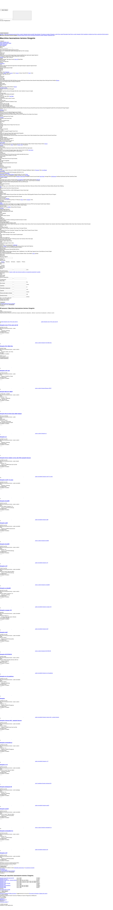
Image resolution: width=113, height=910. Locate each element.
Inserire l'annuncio (4, 358)
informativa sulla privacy (19, 867)
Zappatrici (79, 34)
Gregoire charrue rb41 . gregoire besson (11, 720)
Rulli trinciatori (105, 34)
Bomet (23, 35)
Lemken (41, 35)
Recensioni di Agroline (34, 893)
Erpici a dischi (20, 34)
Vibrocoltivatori (37, 34)
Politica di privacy (12, 893)
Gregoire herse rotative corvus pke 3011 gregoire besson (15, 457)
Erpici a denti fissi (98, 34)
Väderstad (50, 35)
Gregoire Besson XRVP (6, 391)
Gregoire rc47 (3, 566)
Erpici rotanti (60, 34)
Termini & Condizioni (4, 893)
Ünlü (53, 35)
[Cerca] (22, 15)
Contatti (8, 889)
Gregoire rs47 (3, 853)
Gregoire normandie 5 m (6, 830)
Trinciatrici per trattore (45, 34)
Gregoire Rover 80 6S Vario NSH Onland (11, 413)
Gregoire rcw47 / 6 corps (6, 479)
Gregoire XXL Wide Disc (6, 346)
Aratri (69, 34)
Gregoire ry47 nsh (5, 370)
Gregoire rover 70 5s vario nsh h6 (9, 325)
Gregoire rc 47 (4, 764)
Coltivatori (25, 34)
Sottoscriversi (3, 866)
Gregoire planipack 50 (6, 786)
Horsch (26, 35)
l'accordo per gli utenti (29, 867)
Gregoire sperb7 (4, 808)
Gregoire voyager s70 (6, 610)
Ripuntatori (65, 34)
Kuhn (29, 35)
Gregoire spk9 (4, 523)
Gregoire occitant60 (5, 588)
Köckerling (37, 35)
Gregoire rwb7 (4, 632)
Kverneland (32, 35)
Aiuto (5, 889)
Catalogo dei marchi (43, 893)
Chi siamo (2, 889)
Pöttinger (45, 35)
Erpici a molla (73, 34)
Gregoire (2, 698)
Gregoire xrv (3, 436)
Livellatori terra (91, 34)
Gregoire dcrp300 (4, 501)
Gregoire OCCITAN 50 (6, 654)
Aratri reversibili (31, 34)
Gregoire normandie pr (6, 742)
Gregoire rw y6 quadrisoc (7, 676)
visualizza (2, 302)
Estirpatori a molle (54, 34)
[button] (56, 26)
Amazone (19, 35)
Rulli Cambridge (84, 34)
